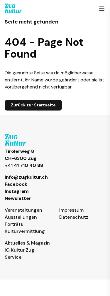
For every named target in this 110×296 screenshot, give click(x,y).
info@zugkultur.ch (26, 177)
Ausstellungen (21, 217)
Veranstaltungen (23, 210)
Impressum (71, 210)
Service (13, 257)
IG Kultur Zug (19, 250)
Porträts (14, 224)
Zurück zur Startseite (33, 105)
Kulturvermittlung (25, 231)
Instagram (17, 191)
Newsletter (18, 198)
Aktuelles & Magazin (27, 243)
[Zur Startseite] (13, 8)
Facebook (16, 184)
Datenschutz (73, 217)
